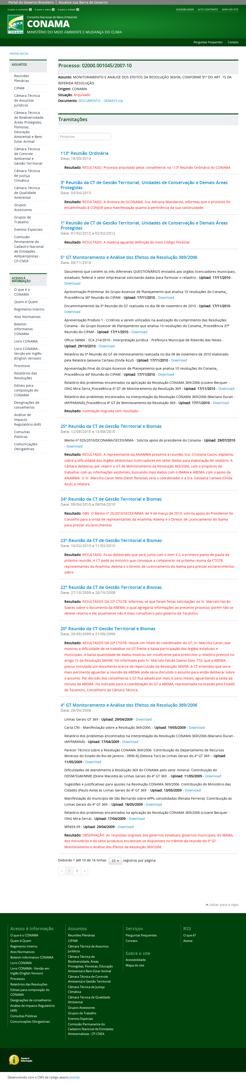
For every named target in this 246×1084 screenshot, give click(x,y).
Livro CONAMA (26, 341)
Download (72, 283)
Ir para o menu (44, 9)
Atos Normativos (27, 316)
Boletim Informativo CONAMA (23, 329)
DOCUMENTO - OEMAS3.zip (101, 100)
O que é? (189, 935)
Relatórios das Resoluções (25, 375)
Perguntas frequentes (208, 42)
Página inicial (19, 53)
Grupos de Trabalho (22, 219)
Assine (187, 941)
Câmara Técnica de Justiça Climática (27, 175)
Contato (233, 42)
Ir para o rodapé (68, 9)
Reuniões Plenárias (21, 78)
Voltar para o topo (223, 904)
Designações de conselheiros (26, 405)
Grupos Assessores (23, 207)
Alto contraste (208, 9)
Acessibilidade (185, 9)
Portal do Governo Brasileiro (31, 2)
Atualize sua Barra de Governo (83, 2)
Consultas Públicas (22, 434)
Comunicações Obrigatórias (25, 446)
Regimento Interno (29, 309)
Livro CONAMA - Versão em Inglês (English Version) (28, 353)
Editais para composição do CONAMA (26, 390)
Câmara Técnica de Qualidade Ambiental (27, 193)
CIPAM (19, 88)
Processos (22, 365)
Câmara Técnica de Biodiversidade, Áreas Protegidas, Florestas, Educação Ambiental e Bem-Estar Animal (29, 127)
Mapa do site (230, 9)
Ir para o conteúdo (19, 9)
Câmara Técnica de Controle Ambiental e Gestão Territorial (28, 156)
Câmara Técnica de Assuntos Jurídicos (27, 100)
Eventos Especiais (28, 229)
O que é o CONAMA (22, 292)
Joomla (75, 1077)
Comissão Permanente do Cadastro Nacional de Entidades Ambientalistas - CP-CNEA (29, 249)
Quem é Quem (26, 301)
